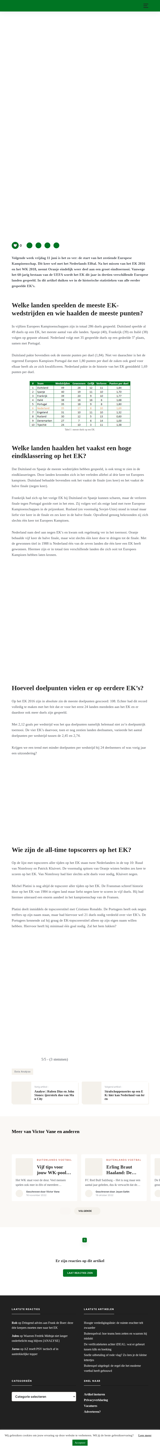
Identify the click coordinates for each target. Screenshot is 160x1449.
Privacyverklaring (96, 1400)
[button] (145, 5)
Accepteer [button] (80, 1442)
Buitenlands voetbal (54, 1159)
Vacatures (90, 1405)
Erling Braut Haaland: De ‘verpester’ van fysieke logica (121, 1170)
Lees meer (145, 1435)
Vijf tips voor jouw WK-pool (51, 1169)
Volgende (85, 1210)
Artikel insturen (94, 1394)
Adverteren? (92, 1411)
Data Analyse (22, 1071)
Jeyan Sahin (122, 1191)
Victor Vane (53, 1191)
